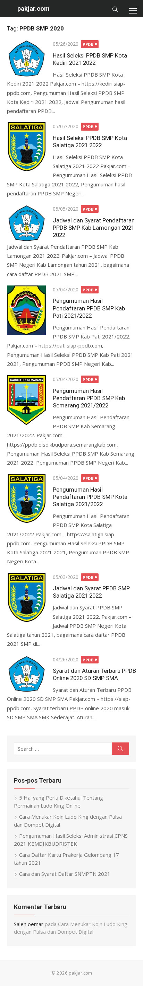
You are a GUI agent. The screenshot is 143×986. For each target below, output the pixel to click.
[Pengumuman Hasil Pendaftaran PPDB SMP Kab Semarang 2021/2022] (26, 400)
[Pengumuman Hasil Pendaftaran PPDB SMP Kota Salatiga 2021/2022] (26, 498)
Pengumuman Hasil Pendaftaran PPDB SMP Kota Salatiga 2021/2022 (90, 497)
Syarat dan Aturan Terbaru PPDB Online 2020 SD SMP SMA (94, 674)
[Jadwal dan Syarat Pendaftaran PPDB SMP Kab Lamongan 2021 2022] (26, 223)
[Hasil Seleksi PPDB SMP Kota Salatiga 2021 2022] (26, 146)
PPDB (88, 44)
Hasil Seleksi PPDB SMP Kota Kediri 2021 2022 (90, 59)
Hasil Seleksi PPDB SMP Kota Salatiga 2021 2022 (90, 141)
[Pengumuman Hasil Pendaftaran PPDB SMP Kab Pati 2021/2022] (26, 310)
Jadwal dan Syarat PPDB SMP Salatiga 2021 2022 (91, 592)
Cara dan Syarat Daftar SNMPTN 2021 (64, 873)
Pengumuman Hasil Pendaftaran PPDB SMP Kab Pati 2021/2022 (89, 308)
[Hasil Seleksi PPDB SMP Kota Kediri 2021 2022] (26, 58)
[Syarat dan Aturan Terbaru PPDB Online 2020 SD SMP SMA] (26, 673)
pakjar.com (33, 8)
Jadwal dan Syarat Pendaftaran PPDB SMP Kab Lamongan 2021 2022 (94, 227)
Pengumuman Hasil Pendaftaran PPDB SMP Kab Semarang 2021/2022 (89, 398)
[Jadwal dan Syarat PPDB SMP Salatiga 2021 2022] (26, 597)
